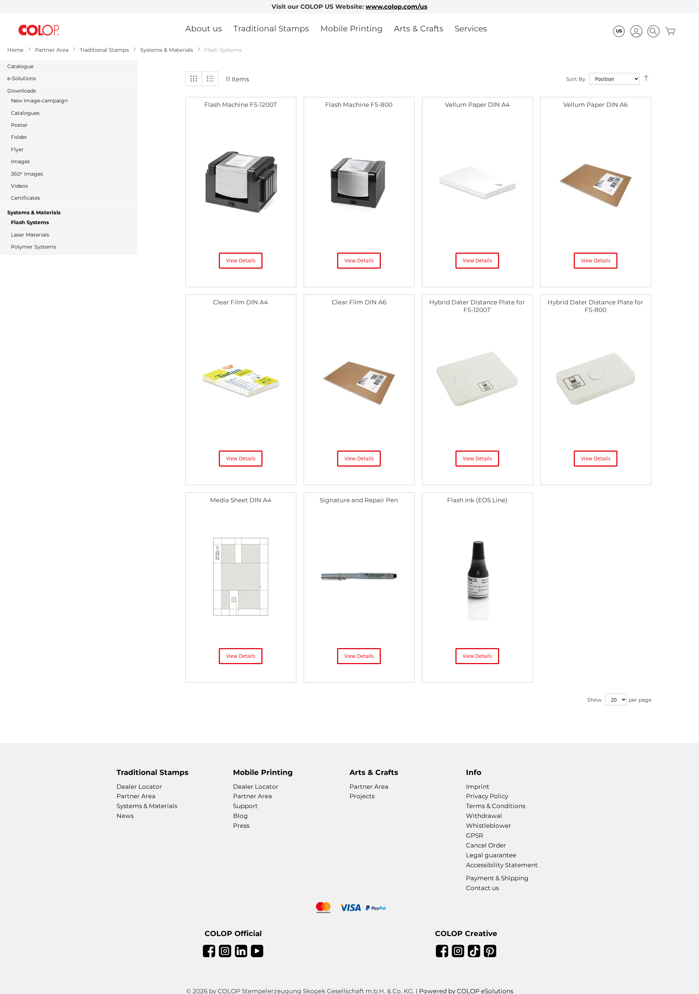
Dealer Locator (139, 786)
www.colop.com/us (396, 6)
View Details (241, 260)
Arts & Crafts (418, 28)
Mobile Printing (351, 28)
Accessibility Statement (502, 865)
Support (245, 806)
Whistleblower (488, 825)
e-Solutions (21, 78)
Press (241, 825)
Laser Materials (30, 234)
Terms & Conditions (495, 806)
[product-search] (653, 31)
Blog (240, 815)
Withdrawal (484, 815)
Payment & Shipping (497, 878)
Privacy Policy (487, 796)
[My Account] (636, 32)
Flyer (17, 149)
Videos (19, 186)
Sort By (575, 79)
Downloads (21, 90)
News (125, 815)
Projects (362, 796)
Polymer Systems (33, 246)
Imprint (477, 786)
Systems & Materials (166, 50)
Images (20, 161)
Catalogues (25, 113)
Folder (19, 137)
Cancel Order (486, 845)
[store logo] (39, 30)
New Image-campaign (39, 100)
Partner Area (51, 50)
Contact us (482, 888)
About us (203, 28)
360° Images (27, 174)
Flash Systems (30, 222)
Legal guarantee (491, 855)
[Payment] (349, 908)
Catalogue (20, 66)
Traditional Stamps (271, 28)
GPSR (474, 835)
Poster (19, 125)
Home (15, 50)
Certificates (25, 198)
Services (471, 28)
